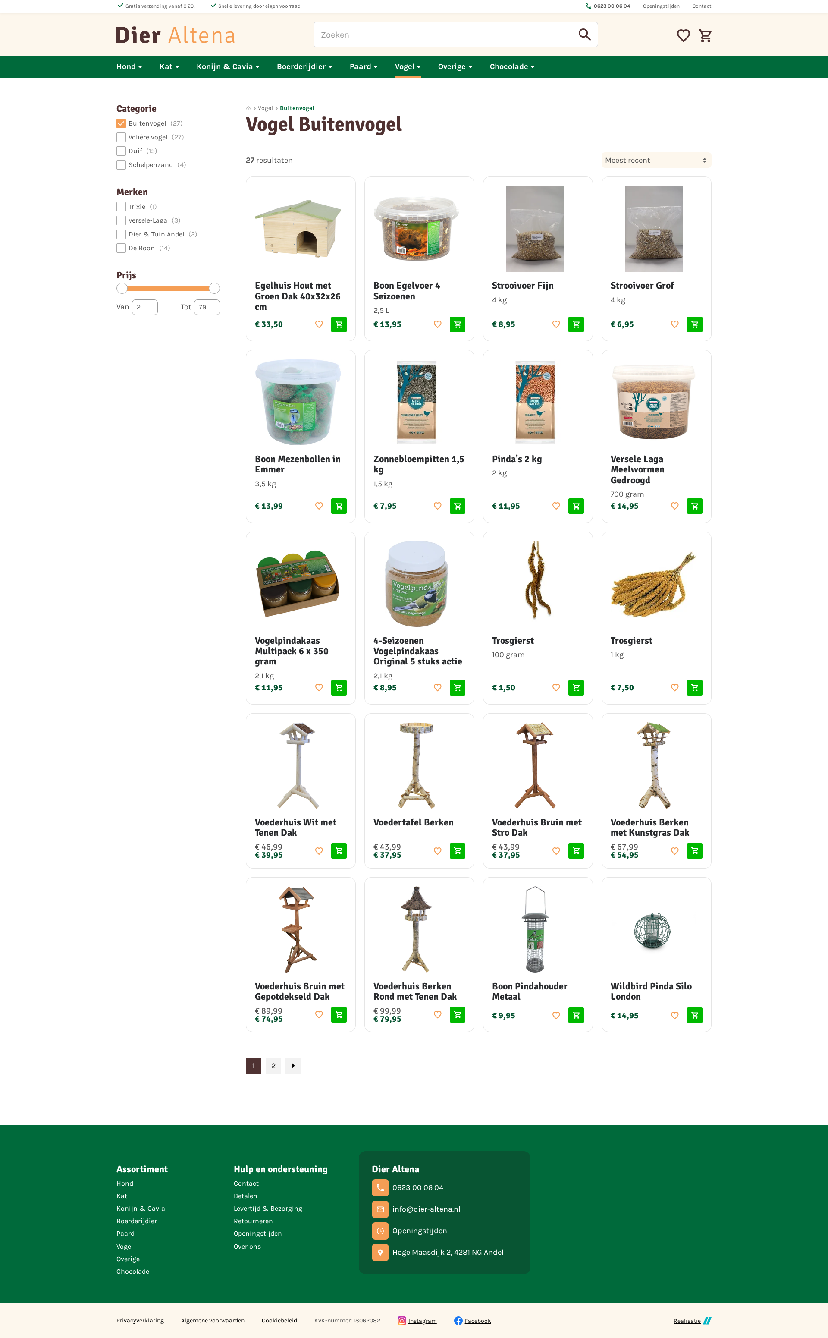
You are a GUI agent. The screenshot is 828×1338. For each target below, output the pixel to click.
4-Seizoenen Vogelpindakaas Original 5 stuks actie (417, 651)
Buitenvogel (297, 108)
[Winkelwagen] (705, 34)
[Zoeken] (585, 34)
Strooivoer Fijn (523, 285)
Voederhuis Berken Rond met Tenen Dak (415, 991)
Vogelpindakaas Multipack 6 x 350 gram (292, 651)
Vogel (265, 108)
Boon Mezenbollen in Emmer (298, 464)
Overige (128, 1259)
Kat (121, 1196)
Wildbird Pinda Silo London (651, 991)
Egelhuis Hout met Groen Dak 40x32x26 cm (298, 296)
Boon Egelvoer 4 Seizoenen (406, 291)
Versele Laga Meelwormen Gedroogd (638, 469)
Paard (125, 1233)
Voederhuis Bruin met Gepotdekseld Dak (300, 991)
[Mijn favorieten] (683, 34)
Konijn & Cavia (140, 1208)
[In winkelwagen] (339, 324)
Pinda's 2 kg (517, 459)
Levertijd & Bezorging (268, 1208)
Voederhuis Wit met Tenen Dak (295, 827)
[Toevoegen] (319, 324)
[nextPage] (293, 1066)
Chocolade (132, 1271)
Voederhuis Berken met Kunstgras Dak (650, 827)
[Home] (175, 34)
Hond (124, 1183)
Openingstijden (258, 1233)
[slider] (122, 288)
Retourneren (253, 1221)
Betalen (245, 1196)
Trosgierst (513, 640)
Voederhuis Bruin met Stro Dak (537, 827)
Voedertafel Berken (413, 822)
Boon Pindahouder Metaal (530, 991)
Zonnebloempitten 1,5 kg (418, 464)
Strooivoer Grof (642, 285)
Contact (246, 1183)
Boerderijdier (136, 1221)
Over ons (247, 1246)
